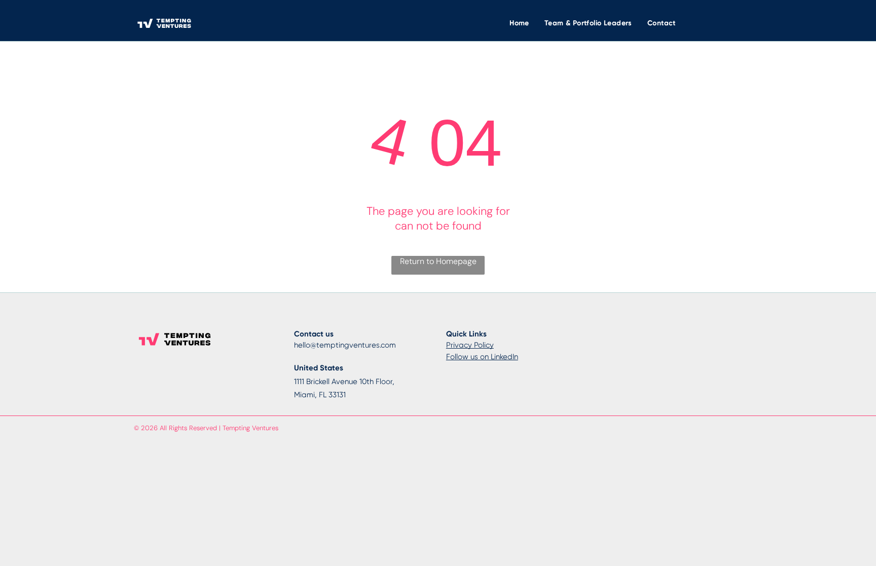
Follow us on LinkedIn (482, 356)
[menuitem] (519, 23)
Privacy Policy (470, 345)
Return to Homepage (438, 261)
